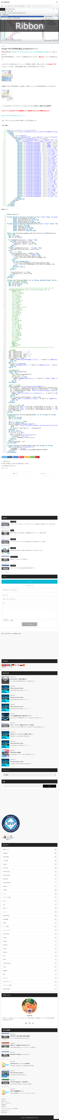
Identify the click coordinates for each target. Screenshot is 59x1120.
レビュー (29, 911)
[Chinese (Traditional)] (5, 665)
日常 (29, 904)
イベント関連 (29, 926)
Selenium (29, 952)
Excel (3, 9)
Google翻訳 (5, 465)
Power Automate (29, 875)
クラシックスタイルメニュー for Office (9, 1108)
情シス (29, 900)
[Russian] (21, 665)
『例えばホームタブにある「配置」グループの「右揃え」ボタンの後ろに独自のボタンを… (27, 726)
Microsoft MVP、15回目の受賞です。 (18, 679)
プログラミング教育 (29, 985)
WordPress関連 (29, 988)
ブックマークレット (29, 930)
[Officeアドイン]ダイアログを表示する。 (19, 559)
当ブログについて (5, 1110)
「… (11, 1056)
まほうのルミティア (29, 981)
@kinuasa (29, 1015)
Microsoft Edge (29, 915)
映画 (29, 974)
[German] (13, 665)
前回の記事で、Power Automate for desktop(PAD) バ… (20, 736)
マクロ (15, 465)
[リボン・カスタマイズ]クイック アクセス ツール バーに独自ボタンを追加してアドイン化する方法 (32, 524)
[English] (8, 665)
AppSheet (29, 886)
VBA (9, 465)
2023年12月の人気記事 (15, 752)
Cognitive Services (29, 963)
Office (12, 465)
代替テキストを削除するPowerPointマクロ (20, 1045)
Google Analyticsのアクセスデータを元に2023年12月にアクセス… (22, 754)
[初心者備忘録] (27, 2)
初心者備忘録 (28, 1117)
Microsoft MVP (29, 933)
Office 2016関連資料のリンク (17, 1091)
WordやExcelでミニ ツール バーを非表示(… (20, 1063)
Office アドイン (14, 556)
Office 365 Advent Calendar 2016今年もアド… (19, 1074)
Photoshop (29, 944)
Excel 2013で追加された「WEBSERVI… (19, 1081)
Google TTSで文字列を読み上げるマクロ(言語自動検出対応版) (30, 52)
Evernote (29, 948)
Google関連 (18, 463)
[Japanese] (16, 665)
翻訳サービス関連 (24, 463)
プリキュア (29, 977)
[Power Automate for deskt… (17, 688)
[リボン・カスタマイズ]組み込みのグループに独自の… (22, 725)
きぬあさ (8, 461)
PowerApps (29, 878)
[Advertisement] (29, 494)
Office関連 (8, 463)
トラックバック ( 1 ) (29, 585)
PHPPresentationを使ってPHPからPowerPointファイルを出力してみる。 (26, 550)
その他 (29, 966)
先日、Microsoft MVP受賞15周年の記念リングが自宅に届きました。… (23, 681)
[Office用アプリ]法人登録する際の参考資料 (20, 1036)
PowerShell (29, 867)
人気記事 (29, 889)
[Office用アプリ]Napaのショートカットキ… (20, 1054)
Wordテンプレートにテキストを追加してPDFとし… (22, 734)
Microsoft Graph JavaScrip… (17, 1072)
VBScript (29, 864)
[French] (10, 665)
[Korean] (18, 665)
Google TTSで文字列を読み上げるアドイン (13, 115)
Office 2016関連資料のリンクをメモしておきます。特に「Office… (22, 1093)
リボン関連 (13, 463)
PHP (29, 955)
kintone (29, 922)
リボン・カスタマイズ (6, 1103)
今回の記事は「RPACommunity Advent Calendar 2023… (20, 763)
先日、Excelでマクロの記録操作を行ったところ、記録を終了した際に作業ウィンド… (26, 717)
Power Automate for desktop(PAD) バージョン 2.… (19, 690)
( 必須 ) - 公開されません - (9, 599)
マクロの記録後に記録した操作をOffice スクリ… (21, 715)
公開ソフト (29, 908)
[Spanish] (23, 665)
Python (29, 959)
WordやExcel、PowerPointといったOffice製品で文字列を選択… (22, 1065)
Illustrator (29, 941)
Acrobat (29, 937)
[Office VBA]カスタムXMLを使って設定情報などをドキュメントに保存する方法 (28, 532)
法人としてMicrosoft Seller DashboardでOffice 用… (20, 1038)
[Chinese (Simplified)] (3, 665)
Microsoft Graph (29, 871)
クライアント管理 (29, 897)
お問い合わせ (4, 1112)
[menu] (57, 2)
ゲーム (29, 893)
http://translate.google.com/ (36, 289)
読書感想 (29, 970)
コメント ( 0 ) (29, 581)
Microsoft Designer (29, 882)
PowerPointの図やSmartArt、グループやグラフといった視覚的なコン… (23, 1047)
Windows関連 (29, 856)
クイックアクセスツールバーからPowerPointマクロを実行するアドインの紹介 (27, 541)
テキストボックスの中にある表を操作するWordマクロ (22, 568)
